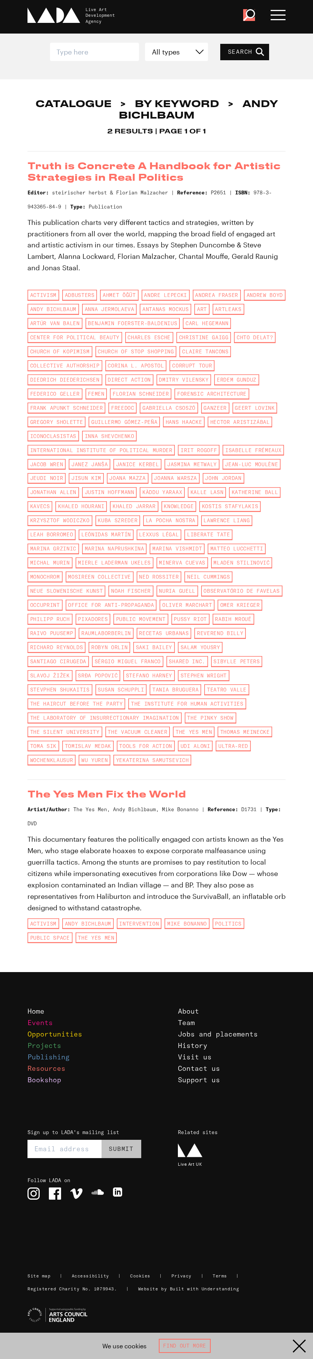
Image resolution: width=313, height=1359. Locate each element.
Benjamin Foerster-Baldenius (132, 323)
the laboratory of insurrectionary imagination (104, 718)
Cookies (140, 1276)
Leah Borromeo (51, 534)
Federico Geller (55, 394)
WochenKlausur (51, 760)
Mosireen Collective (99, 577)
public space (50, 938)
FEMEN (96, 394)
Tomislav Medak (88, 746)
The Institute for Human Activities (187, 704)
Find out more (184, 1346)
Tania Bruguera (175, 690)
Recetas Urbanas (164, 633)
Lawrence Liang (226, 520)
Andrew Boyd (265, 295)
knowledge (179, 506)
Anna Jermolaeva (109, 309)
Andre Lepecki (165, 295)
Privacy (181, 1276)
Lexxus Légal (159, 534)
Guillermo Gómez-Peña (124, 422)
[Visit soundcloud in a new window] (98, 1193)
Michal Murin (50, 563)
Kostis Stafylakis (230, 506)
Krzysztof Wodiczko (60, 520)
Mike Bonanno (187, 924)
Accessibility (90, 1276)
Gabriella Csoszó (168, 408)
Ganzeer (215, 408)
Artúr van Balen (55, 323)
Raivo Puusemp (51, 633)
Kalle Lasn (207, 492)
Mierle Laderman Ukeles (114, 563)
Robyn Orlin (109, 647)
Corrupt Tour (192, 366)
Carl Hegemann (207, 323)
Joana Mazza (127, 478)
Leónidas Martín (106, 534)
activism (43, 295)
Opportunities (54, 1034)
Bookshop (44, 1079)
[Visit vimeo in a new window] (76, 1193)
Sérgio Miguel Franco (128, 661)
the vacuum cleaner (137, 732)
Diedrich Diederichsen (65, 380)
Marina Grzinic (53, 549)
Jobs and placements (218, 1034)
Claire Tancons (205, 351)
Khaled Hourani (81, 506)
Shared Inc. (187, 661)
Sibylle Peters (236, 661)
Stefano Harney (149, 675)
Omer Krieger (240, 605)
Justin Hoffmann (109, 492)
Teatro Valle (227, 690)
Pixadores (93, 619)
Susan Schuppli (121, 690)
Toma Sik (43, 746)
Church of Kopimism (60, 351)
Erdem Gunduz (237, 380)
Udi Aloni (195, 746)
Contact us (199, 1068)
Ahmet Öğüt (119, 295)
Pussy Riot (190, 619)
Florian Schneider (141, 394)
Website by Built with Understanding (188, 1289)
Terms (220, 1276)
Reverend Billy (220, 633)
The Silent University (65, 732)
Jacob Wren (46, 464)
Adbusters (80, 295)
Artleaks (228, 309)
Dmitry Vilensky (183, 380)
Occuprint (45, 605)
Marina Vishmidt (177, 549)
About (188, 1011)
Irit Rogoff (199, 450)
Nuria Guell (177, 591)
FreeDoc (122, 408)
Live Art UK (190, 1164)
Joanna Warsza (175, 478)
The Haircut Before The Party (76, 704)
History (192, 1045)
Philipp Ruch (50, 619)
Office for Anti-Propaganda (111, 605)
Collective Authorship (65, 366)
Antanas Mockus (165, 309)
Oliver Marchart (187, 605)
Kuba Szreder (117, 520)
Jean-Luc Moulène (251, 464)
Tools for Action (145, 746)
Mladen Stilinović (241, 563)
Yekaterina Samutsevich (152, 760)
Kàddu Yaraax (162, 492)
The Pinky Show (210, 718)
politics (228, 924)
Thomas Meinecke (245, 732)
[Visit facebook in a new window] (55, 1193)
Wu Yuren (94, 760)
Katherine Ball (255, 492)
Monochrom (45, 577)
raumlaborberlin (106, 633)
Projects (44, 1045)
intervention (139, 924)
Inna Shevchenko (109, 436)
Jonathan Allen (53, 492)
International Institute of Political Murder (101, 450)
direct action (129, 380)
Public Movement (141, 619)
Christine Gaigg (204, 337)
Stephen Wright (204, 675)
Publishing (48, 1057)
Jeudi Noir (46, 478)
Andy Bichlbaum (53, 309)
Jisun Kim (86, 478)
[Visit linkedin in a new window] (119, 1193)
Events (40, 1022)
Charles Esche (149, 337)
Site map (38, 1276)
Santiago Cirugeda (58, 661)
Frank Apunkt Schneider (66, 408)
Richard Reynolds (56, 647)
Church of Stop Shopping (136, 351)
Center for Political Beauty (74, 337)
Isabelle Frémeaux (253, 450)
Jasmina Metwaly (192, 464)
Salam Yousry (200, 647)
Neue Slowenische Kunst (66, 591)
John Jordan (223, 478)
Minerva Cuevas (182, 563)
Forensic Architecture (212, 394)
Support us (199, 1079)
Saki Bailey (154, 647)
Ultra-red (233, 746)
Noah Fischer (131, 591)
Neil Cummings (208, 577)
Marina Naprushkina (114, 549)
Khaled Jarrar (134, 506)
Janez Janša (89, 464)
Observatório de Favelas (241, 591)
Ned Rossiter (159, 577)
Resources (46, 1068)
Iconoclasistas (53, 436)
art (202, 309)
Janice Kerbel (137, 464)
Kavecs (40, 506)
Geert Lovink (254, 408)
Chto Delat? (255, 337)
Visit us (194, 1057)
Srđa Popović (98, 675)
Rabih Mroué (233, 619)
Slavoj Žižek (50, 675)
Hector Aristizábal (240, 422)
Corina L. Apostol (136, 366)
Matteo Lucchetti (236, 549)
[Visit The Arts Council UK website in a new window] (159, 1315)
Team (186, 1022)
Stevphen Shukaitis (60, 690)
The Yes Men (194, 732)
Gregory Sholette (56, 422)
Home (35, 1011)
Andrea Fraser (216, 295)
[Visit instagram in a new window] (33, 1193)
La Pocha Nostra (170, 520)
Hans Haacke (184, 422)
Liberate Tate (208, 534)
